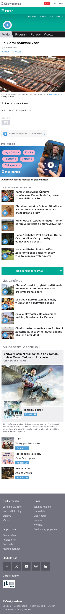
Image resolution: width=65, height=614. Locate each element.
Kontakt (38, 524)
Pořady (36, 34)
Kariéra (38, 520)
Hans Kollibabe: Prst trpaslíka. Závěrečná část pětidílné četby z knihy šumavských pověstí (35, 252)
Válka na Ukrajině (12, 506)
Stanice (7, 515)
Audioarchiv (46, 17)
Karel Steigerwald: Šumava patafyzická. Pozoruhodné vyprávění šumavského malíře (38, 195)
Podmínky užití (37, 606)
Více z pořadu (12, 280)
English (51, 606)
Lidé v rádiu (40, 515)
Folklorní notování (11, 51)
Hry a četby (11, 152)
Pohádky (9, 159)
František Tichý (56, 94)
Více (48, 34)
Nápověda (39, 511)
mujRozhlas (8, 143)
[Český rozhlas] (11, 3)
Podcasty (8, 544)
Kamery (59, 17)
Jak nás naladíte (43, 506)
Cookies (7, 606)
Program (31, 17)
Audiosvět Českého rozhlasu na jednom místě (25, 179)
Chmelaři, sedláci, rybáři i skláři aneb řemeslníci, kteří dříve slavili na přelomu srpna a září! (38, 288)
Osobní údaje (20, 606)
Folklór (6, 34)
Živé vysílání (11, 165)
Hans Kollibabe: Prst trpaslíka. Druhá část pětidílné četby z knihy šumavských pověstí (38, 238)
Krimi (28, 152)
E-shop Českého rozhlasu (21, 347)
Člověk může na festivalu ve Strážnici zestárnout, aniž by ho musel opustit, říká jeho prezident (39, 331)
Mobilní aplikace (12, 548)
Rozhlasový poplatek (45, 529)
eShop (6, 520)
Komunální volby (12, 511)
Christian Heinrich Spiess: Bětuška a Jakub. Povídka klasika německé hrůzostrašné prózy (38, 209)
